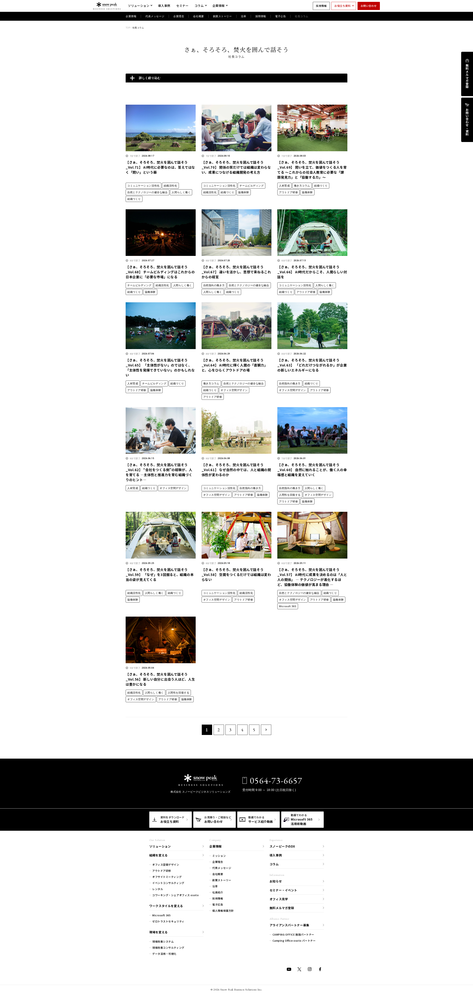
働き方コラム (302, 185)
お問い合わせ (369, 6)
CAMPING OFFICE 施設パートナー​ (293, 934)
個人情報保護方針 (223, 910)
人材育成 (284, 185)
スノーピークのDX (282, 846)
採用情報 (321, 6)
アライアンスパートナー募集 (289, 925)
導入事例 (164, 5)
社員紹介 (217, 892)
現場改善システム (163, 941)
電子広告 (217, 904)
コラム (199, 5)
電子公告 (280, 16)
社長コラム (301, 16)
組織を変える (158, 855)
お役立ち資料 (342, 6)
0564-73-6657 (276, 780)
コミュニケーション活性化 (143, 185)
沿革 (243, 16)
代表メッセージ (154, 16)
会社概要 (198, 16)
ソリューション (138, 5)
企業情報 (218, 5)
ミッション (219, 856)
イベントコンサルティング (168, 883)
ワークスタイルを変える (166, 906)
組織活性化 (170, 185)
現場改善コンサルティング (168, 947)
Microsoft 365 (287, 606)
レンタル (157, 889)
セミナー (182, 5)
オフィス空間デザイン (234, 390)
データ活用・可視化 (164, 954)
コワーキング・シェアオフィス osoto (175, 895)
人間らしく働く (181, 192)
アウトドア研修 (288, 192)
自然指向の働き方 (214, 285)
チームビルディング (251, 185)
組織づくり (134, 198)
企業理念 (178, 16)
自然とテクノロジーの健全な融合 (147, 192)
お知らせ (276, 881)
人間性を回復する (289, 494)
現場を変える (158, 932)
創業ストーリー (222, 16)
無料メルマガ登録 (467, 76)
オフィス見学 (279, 899)
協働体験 (243, 192)
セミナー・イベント (283, 890)
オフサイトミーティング (167, 877)
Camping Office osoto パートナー (294, 940)
